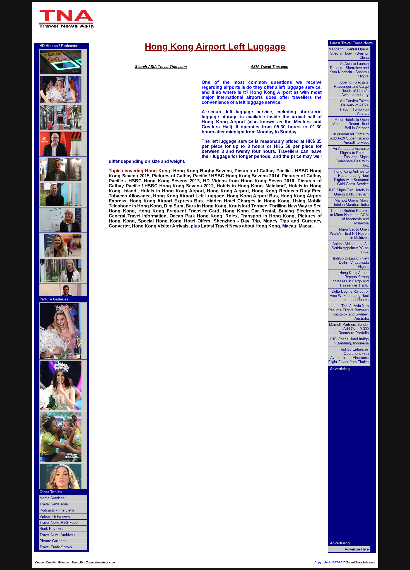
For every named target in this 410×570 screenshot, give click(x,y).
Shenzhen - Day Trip (237, 221)
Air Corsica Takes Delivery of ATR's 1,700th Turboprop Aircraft (354, 107)
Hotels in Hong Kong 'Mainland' (251, 186)
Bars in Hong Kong (206, 206)
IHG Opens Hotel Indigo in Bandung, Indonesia (349, 341)
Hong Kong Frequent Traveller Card (178, 211)
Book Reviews (51, 529)
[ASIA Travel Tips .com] (67, 27)
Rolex (231, 216)
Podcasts (69, 46)
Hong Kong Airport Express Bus (166, 201)
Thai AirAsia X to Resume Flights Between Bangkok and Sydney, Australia (348, 312)
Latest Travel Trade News (351, 43)
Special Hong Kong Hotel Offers (174, 221)
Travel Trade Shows (56, 547)
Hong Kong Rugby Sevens (202, 170)
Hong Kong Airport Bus (252, 196)
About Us (77, 562)
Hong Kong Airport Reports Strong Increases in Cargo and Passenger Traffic (350, 279)
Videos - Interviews (55, 516)
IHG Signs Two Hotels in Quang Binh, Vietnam (349, 192)
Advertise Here (357, 549)
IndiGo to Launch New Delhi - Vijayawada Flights (351, 262)
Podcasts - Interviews (57, 510)
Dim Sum (173, 206)
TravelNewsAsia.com (100, 562)
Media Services (52, 498)
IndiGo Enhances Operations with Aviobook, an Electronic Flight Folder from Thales (348, 355)
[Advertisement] (215, 18)
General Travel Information (137, 216)
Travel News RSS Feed (59, 522)
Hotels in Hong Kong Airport (172, 191)
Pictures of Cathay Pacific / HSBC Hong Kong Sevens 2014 (215, 175)
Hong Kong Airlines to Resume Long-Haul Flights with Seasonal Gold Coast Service (351, 177)
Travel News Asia (54, 504)
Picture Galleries (54, 299)
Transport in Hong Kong (268, 216)
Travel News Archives (57, 535)
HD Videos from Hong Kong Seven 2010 (248, 180)
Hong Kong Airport (228, 191)
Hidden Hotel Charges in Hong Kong (248, 201)
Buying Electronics (299, 211)
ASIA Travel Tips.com (269, 67)
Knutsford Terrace (248, 206)
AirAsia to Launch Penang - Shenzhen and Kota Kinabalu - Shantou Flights (349, 70)
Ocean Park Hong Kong (196, 216)
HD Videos (49, 46)
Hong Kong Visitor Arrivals (160, 226)
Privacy (63, 562)
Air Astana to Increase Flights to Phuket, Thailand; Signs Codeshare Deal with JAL (351, 156)
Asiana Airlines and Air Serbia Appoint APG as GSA (350, 248)
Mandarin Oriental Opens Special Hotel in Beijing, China (349, 53)
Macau (306, 226)
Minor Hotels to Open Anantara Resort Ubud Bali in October (351, 124)
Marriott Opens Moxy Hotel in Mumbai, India (350, 202)
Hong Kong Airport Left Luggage (188, 196)
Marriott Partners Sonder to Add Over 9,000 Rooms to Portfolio (349, 328)
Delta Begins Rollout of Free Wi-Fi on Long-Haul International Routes (349, 295)
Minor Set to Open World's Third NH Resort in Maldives (349, 233)
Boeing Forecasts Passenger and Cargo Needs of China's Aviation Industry (351, 88)
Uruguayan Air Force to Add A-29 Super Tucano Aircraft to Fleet (349, 138)
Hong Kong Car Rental (249, 211)
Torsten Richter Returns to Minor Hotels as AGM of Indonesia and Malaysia (349, 217)
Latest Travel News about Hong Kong (240, 226)
